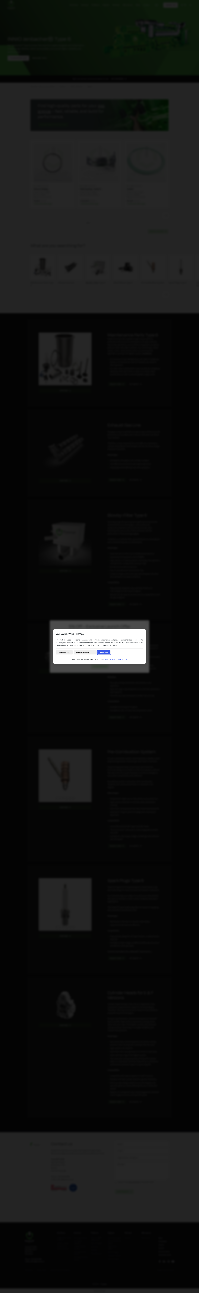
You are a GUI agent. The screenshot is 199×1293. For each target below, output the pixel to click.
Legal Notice (122, 659)
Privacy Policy (109, 659)
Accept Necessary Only (85, 652)
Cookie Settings (64, 652)
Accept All (104, 652)
